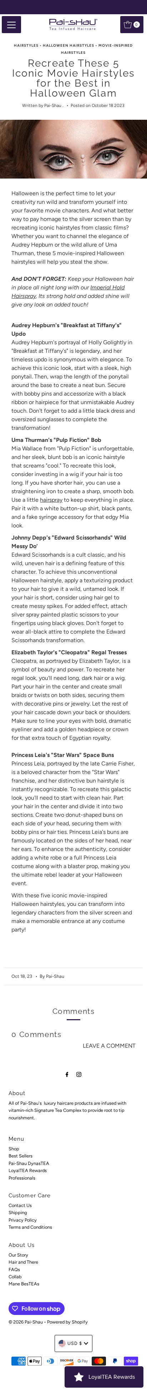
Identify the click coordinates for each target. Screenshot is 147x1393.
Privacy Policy (23, 1220)
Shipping (18, 1212)
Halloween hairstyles (68, 45)
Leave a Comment (109, 1045)
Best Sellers (20, 1156)
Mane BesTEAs (24, 1283)
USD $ (74, 1343)
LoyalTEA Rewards (28, 1170)
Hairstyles (26, 45)
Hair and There (23, 1262)
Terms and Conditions (30, 1227)
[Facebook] (67, 1074)
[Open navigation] (11, 24)
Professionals (22, 1178)
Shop (14, 1148)
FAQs (14, 1269)
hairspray (51, 499)
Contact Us (20, 1205)
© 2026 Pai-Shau (26, 1322)
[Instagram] (78, 1074)
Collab (15, 1276)
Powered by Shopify (67, 1322)
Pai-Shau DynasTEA (29, 1163)
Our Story (18, 1255)
